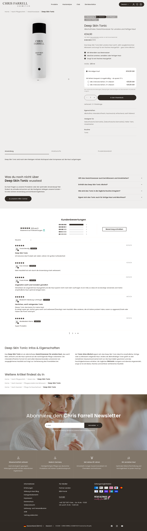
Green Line (31, 379)
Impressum (28, 498)
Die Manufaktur (90, 4)
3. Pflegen (111, 17)
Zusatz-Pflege (91, 20)
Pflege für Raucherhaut (32, 387)
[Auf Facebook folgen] (112, 526)
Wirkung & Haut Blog (31, 491)
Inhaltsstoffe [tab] (56, 151)
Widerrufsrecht (29, 505)
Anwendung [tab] (9, 151)
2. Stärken (101, 17)
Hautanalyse (67, 4)
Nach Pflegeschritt (18, 12)
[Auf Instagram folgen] (117, 526)
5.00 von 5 (34, 228)
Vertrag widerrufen (31, 515)
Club (78, 4)
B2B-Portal (63, 491)
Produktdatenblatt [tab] (105, 151)
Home (7, 12)
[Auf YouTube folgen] (122, 526)
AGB (25, 512)
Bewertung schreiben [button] (114, 229)
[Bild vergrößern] (69, 79)
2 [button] (72, 333)
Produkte (54, 4)
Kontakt (62, 497)
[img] (19, 245)
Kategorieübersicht (31, 495)
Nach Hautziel (17, 383)
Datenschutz (29, 501)
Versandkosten (94, 37)
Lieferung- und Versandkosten (35, 508)
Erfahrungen (28, 488)
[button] (63, 224)
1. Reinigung (90, 17)
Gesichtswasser (33, 12)
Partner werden (65, 488)
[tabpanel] (73, 159)
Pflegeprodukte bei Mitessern (35, 383)
